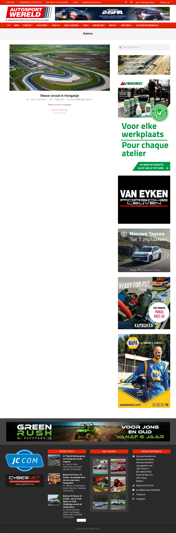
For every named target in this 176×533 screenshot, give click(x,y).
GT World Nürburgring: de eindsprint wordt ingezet (74, 471)
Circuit (89, 99)
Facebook (140, 506)
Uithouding (75, 481)
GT (74, 479)
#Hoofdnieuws (77, 99)
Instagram (140, 511)
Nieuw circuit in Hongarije (59, 96)
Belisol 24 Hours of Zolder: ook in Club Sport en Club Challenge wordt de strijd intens (72, 513)
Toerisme (81, 500)
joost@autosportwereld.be (148, 502)
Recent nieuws (69, 500)
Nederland (68, 527)
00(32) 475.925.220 (144, 497)
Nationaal (80, 498)
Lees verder (59, 110)
